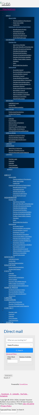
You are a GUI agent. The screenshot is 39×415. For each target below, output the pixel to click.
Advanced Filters (11, 354)
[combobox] (19, 345)
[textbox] (7, 360)
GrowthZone (23, 384)
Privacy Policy (6, 406)
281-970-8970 (28, 404)
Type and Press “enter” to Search (12, 410)
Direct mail (8, 375)
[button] (7, 9)
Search (20, 350)
